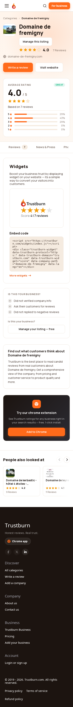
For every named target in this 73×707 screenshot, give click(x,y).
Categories (10, 18)
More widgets (18, 275)
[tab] (18, 147)
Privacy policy (13, 691)
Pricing (9, 636)
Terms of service (36, 691)
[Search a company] (44, 5)
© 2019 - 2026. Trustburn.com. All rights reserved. (31, 681)
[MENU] (7, 6)
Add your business (17, 642)
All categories (14, 570)
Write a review (14, 576)
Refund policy (14, 699)
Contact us (12, 609)
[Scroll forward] (67, 460)
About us (11, 603)
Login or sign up (16, 663)
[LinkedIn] (25, 552)
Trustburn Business (18, 629)
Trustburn (17, 525)
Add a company (15, 583)
